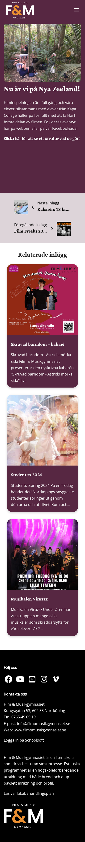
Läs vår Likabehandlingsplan (29, 793)
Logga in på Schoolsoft (24, 740)
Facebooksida (64, 128)
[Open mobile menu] (76, 10)
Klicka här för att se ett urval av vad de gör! (42, 138)
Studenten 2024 (26, 474)
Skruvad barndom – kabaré (37, 344)
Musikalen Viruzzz (29, 598)
